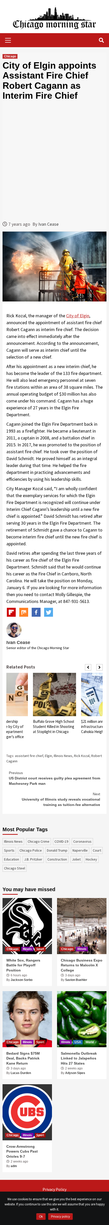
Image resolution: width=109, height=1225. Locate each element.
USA (78, 1042)
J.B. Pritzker (33, 859)
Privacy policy (60, 1216)
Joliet (76, 859)
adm (14, 1166)
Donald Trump (57, 850)
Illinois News (63, 755)
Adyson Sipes (75, 1073)
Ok (41, 1216)
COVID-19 (61, 841)
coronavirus (82, 841)
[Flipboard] (11, 612)
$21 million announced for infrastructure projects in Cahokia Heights (53, 726)
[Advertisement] (54, 161)
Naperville (80, 850)
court (97, 850)
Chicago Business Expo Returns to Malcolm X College (81, 965)
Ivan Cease (48, 224)
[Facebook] (36, 612)
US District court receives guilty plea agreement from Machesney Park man (54, 778)
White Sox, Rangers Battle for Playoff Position (23, 965)
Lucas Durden (21, 1073)
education (11, 859)
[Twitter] (48, 612)
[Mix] (23, 612)
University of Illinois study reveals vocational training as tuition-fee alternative (61, 799)
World (89, 1042)
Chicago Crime (38, 841)
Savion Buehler (76, 980)
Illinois (27, 949)
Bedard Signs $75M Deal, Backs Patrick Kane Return (23, 1058)
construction (57, 859)
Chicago (10, 56)
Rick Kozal (81, 755)
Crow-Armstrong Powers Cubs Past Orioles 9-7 (22, 1151)
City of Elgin (77, 316)
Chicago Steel (14, 868)
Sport (40, 949)
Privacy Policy (54, 1189)
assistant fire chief (29, 755)
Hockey (91, 859)
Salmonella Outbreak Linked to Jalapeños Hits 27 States (79, 1058)
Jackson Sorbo (21, 980)
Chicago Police (31, 850)
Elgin (48, 755)
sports (9, 850)
